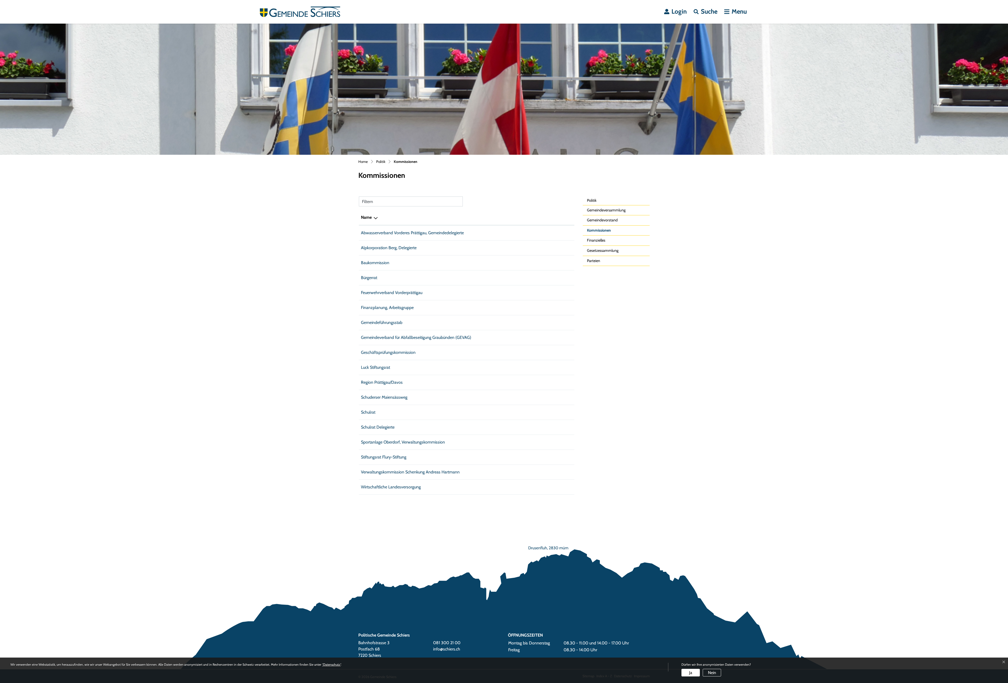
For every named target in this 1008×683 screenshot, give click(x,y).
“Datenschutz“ (331, 664)
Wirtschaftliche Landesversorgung (391, 486)
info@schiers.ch (446, 649)
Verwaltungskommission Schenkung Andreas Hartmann (410, 471)
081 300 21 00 (446, 642)
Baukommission (375, 262)
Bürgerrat (369, 277)
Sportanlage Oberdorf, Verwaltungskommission (403, 442)
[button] (705, 12)
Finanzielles (596, 240)
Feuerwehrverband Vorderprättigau (391, 292)
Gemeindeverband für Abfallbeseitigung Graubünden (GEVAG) (416, 337)
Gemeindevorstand (602, 220)
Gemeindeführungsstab (381, 322)
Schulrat (368, 412)
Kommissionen (599, 232)
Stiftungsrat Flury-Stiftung (383, 457)
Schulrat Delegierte (378, 427)
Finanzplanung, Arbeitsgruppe (387, 307)
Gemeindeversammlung (606, 210)
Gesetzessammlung (602, 250)
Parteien (593, 260)
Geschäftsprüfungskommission (388, 352)
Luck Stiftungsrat (375, 367)
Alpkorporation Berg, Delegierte (389, 247)
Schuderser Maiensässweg (384, 397)
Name (366, 217)
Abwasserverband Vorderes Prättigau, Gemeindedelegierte (412, 232)
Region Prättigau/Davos (382, 382)
